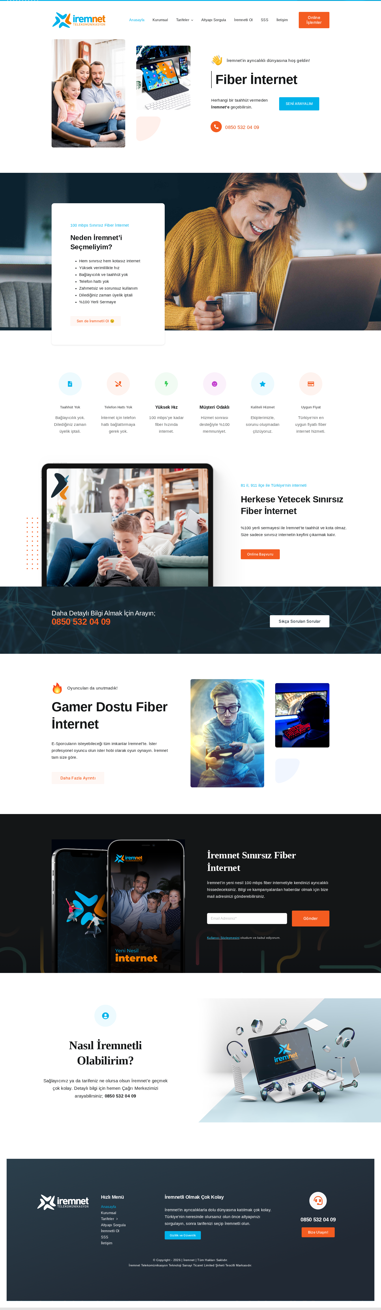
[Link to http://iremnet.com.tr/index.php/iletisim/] (216, 135)
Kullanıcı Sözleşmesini (223, 937)
